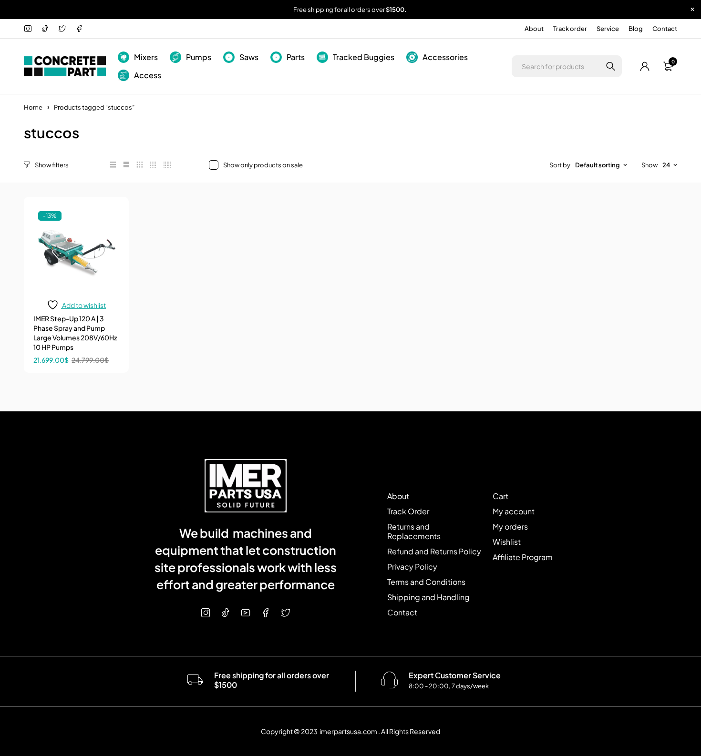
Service (608, 28)
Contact (664, 28)
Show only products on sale (263, 165)
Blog (636, 28)
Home (33, 107)
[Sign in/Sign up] (645, 66)
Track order (570, 28)
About (534, 28)
